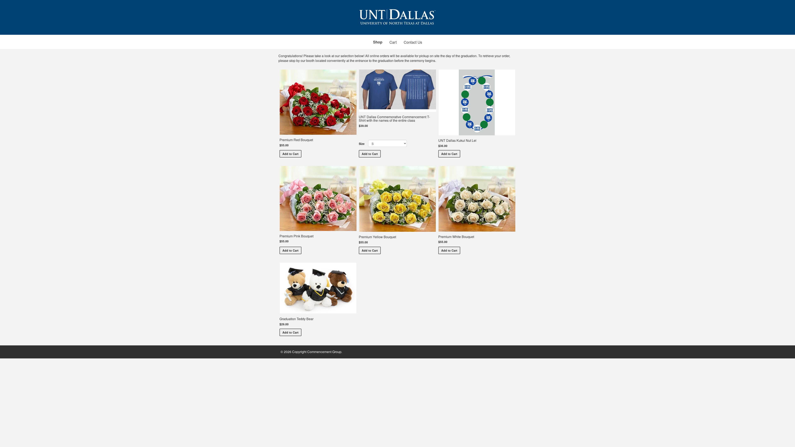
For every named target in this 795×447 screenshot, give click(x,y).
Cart (393, 42)
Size (362, 144)
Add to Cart (291, 153)
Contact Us (413, 42)
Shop (377, 42)
